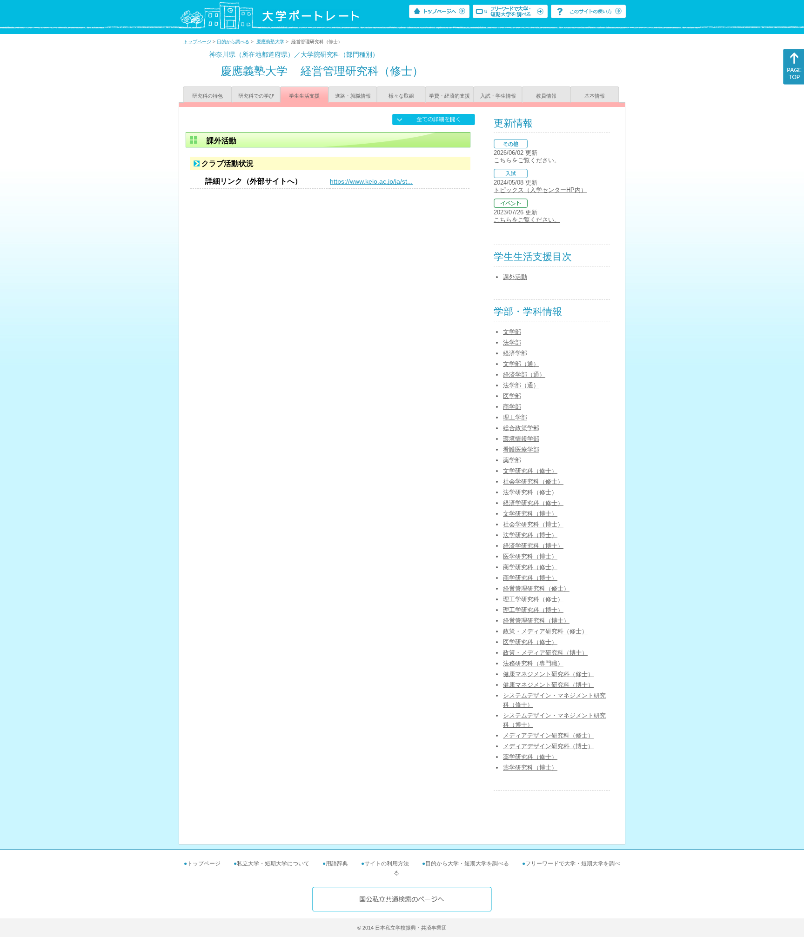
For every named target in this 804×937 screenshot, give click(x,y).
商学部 (512, 406)
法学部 (512, 342)
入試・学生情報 (498, 96)
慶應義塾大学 (270, 41)
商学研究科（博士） (530, 577)
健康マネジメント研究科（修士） (548, 674)
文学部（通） (521, 363)
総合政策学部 (521, 428)
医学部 (512, 395)
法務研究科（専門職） (533, 663)
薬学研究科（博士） (530, 767)
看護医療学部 (521, 449)
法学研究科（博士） (530, 535)
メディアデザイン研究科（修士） (548, 735)
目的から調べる (233, 41)
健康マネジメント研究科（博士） (548, 684)
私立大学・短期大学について (273, 863)
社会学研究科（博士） (533, 524)
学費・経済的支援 (449, 96)
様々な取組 (401, 96)
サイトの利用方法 (386, 863)
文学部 (512, 331)
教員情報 (546, 96)
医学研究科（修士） (530, 641)
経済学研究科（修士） (533, 502)
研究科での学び (256, 96)
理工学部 (515, 417)
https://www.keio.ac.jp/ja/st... (371, 181)
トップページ (197, 41)
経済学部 (515, 353)
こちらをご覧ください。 (527, 160)
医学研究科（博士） (530, 556)
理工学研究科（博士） (533, 609)
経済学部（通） (524, 374)
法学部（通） (521, 385)
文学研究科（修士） (530, 470)
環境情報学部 (521, 438)
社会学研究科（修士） (533, 481)
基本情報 (594, 96)
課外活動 (515, 276)
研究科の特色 (207, 96)
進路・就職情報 (353, 96)
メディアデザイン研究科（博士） (548, 746)
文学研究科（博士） (530, 513)
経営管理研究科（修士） (536, 588)
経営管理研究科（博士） (536, 620)
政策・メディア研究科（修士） (545, 631)
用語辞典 (337, 863)
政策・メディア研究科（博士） (545, 652)
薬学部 (512, 460)
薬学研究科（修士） (530, 756)
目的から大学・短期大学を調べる (467, 863)
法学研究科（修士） (530, 492)
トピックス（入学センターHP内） (540, 189)
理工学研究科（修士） (533, 599)
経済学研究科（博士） (533, 545)
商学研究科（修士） (530, 567)
